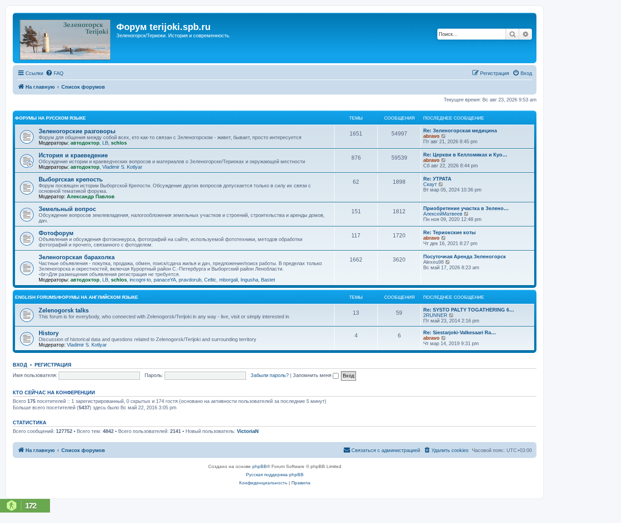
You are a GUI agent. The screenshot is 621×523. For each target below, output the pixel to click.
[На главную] (65, 38)
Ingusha (249, 279)
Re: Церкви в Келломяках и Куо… (465, 154)
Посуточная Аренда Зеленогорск (464, 256)
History (49, 333)
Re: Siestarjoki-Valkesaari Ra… (459, 332)
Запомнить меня (313, 375)
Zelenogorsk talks (64, 310)
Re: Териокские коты (449, 232)
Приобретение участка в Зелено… (466, 208)
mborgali (228, 279)
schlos (119, 143)
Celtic (210, 279)
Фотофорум (56, 233)
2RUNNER (435, 315)
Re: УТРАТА (437, 178)
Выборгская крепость (71, 179)
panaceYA (165, 279)
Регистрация (53, 364)
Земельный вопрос (67, 209)
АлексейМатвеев (442, 213)
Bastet (268, 279)
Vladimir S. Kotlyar (122, 167)
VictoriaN (248, 431)
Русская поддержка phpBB (275, 474)
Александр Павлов (91, 196)
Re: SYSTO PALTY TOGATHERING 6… (468, 309)
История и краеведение (73, 155)
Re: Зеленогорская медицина (460, 130)
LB (105, 143)
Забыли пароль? (269, 375)
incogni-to (140, 279)
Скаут (430, 184)
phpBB (259, 466)
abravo (431, 136)
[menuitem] (54, 73)
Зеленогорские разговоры (77, 131)
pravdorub (190, 279)
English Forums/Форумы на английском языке (76, 297)
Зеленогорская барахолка (77, 257)
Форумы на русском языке (50, 118)
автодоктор (85, 143)
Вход (20, 364)
